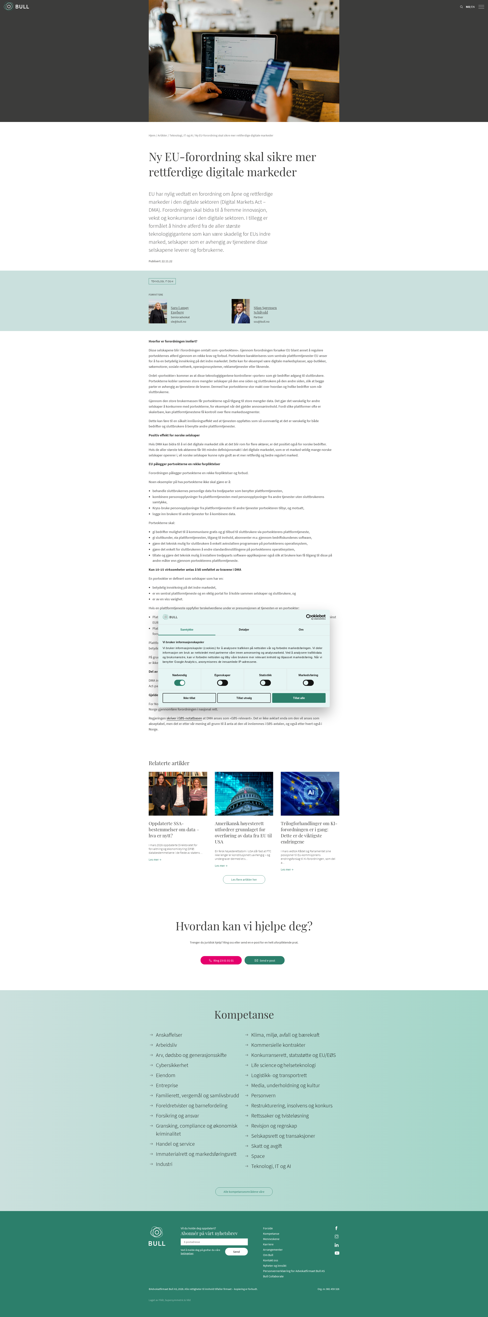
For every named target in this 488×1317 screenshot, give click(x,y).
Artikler (162, 135)
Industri (164, 1164)
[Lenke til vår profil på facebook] (337, 1228)
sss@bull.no (262, 321)
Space (258, 1156)
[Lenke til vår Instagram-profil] (337, 1237)
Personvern (263, 1095)
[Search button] (461, 7)
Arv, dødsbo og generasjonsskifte (191, 1055)
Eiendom (165, 1075)
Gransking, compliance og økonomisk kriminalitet (196, 1129)
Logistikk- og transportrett (279, 1075)
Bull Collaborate (273, 1276)
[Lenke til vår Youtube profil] (337, 1253)
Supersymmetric (174, 1300)
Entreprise (167, 1085)
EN (473, 7)
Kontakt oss (270, 1260)
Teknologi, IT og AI (181, 135)
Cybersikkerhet (172, 1065)
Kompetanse (271, 1233)
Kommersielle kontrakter (278, 1044)
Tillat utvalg (244, 698)
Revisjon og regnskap (274, 1125)
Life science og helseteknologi (283, 1065)
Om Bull (268, 1255)
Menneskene (271, 1239)
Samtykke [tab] (186, 629)
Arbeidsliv (166, 1044)
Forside (268, 1228)
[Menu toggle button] (481, 7)
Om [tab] (301, 629)
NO (468, 7)
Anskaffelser (169, 1034)
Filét (161, 1300)
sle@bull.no (178, 321)
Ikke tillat (189, 698)
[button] (178, 821)
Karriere (268, 1244)
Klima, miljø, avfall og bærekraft (285, 1034)
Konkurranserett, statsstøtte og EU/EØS (293, 1055)
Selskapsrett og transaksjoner (283, 1135)
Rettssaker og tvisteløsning (280, 1115)
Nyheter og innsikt (274, 1265)
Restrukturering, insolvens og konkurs (291, 1105)
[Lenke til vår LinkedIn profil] (337, 1245)
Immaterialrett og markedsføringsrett (196, 1153)
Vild (188, 1300)
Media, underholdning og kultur (285, 1085)
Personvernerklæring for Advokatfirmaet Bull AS (294, 1271)
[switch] (222, 683)
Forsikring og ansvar (177, 1115)
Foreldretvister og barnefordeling (191, 1105)
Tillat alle (299, 698)
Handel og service (175, 1143)
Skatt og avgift (266, 1145)
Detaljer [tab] (244, 629)
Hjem (152, 135)
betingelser (187, 1253)
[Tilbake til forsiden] (16, 6)
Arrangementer (273, 1249)
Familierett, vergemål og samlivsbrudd (197, 1095)
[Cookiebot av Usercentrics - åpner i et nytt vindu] (309, 617)
